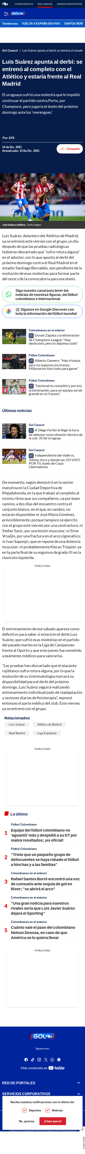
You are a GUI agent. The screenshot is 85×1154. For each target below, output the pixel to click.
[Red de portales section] (79, 1083)
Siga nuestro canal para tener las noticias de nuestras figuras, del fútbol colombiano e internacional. (46, 294)
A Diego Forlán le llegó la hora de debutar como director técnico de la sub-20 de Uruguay (56, 434)
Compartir (73, 148)
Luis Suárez (17, 724)
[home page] (5, 4)
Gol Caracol (45, 4)
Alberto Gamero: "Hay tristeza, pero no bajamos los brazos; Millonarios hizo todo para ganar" (55, 364)
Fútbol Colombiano (42, 355)
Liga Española (46, 733)
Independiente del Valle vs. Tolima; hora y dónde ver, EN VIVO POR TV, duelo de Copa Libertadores (54, 461)
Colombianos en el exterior (47, 330)
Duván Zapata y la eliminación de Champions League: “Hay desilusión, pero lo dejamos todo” (54, 339)
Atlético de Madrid (49, 724)
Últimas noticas (23, 4)
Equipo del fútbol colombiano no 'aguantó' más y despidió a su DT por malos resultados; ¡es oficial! (44, 835)
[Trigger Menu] (6, 13)
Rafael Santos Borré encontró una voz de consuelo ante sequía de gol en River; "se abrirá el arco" (45, 883)
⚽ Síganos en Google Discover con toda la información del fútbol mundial (46, 311)
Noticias (57, 1110)
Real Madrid (17, 733)
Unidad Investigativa (69, 4)
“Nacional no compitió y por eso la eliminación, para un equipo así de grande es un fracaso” (55, 390)
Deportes (35, 1110)
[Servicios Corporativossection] (79, 1094)
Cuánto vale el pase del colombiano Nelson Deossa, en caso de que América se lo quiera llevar (43, 932)
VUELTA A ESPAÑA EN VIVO (41, 23)
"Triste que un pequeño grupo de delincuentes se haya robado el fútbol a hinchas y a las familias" (45, 859)
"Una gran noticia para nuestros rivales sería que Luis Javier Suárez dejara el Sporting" (43, 908)
